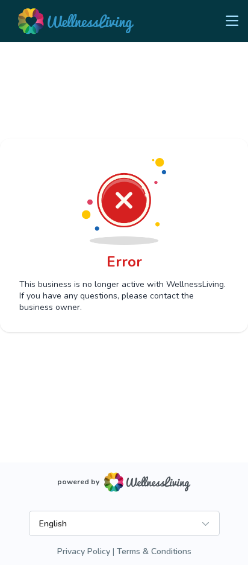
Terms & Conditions (154, 551)
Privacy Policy (83, 551)
